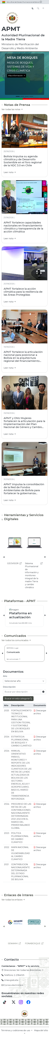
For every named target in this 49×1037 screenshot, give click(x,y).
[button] (4, 557)
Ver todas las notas (11, 109)
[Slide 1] (18, 96)
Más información (37, 79)
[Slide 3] (27, 96)
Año (5, 676)
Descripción (9, 687)
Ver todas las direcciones (28, 970)
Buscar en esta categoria (17, 698)
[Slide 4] (31, 96)
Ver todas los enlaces (12, 900)
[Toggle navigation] (43, 8)
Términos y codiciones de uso (16, 1030)
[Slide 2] (22, 96)
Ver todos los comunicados (15, 640)
